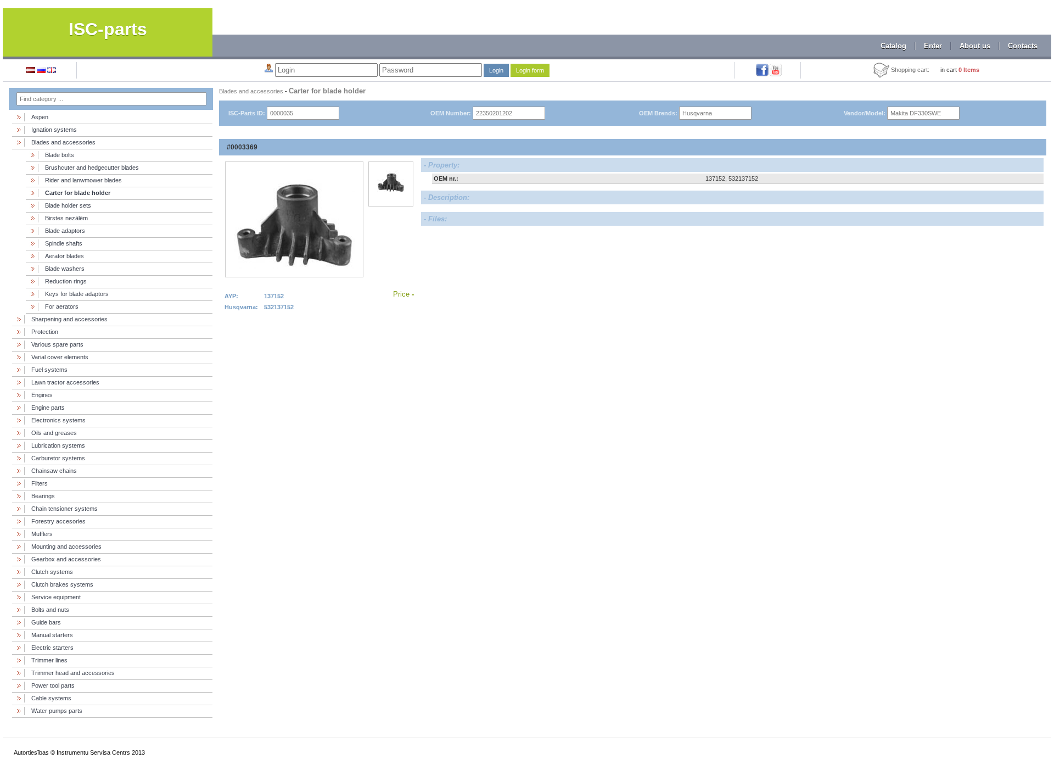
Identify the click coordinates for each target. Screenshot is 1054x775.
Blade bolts (59, 155)
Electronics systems (58, 420)
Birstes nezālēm (66, 218)
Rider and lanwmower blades (83, 180)
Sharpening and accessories (69, 319)
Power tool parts (53, 685)
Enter (933, 46)
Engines (42, 395)
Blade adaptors (65, 230)
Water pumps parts (56, 710)
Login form (530, 70)
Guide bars (46, 622)
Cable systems (51, 698)
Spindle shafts (63, 243)
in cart (959, 69)
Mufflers (42, 534)
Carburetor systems (58, 458)
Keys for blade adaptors (77, 294)
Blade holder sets (68, 205)
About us (975, 46)
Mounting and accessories (66, 546)
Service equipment (56, 597)
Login (496, 70)
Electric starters (52, 647)
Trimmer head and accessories (73, 673)
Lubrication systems (58, 445)
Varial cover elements (59, 357)
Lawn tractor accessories (65, 382)
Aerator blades (64, 256)
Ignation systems (54, 129)
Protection (44, 331)
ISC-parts (108, 29)
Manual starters (52, 635)
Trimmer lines (49, 660)
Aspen (39, 117)
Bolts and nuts (50, 609)
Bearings (43, 496)
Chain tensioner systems (64, 508)
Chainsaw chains (54, 470)
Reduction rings (66, 281)
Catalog (893, 46)
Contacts (1023, 46)
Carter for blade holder (77, 192)
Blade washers (65, 268)
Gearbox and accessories (66, 559)
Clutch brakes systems (62, 584)
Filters (39, 483)
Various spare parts (57, 344)
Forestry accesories (58, 521)
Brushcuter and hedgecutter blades (92, 167)
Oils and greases (54, 433)
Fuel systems (49, 369)
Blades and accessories (63, 142)
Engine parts (48, 407)
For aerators (62, 306)
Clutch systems (52, 571)
